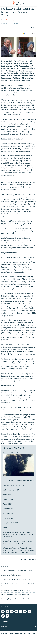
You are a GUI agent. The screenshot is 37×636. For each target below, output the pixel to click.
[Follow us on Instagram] (12, 611)
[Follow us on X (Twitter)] (20, 611)
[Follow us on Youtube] (3, 611)
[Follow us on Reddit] (7, 611)
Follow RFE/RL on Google (22, 633)
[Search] (34, 633)
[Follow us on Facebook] (25, 611)
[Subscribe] (7, 616)
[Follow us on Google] (16, 611)
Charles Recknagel (9, 20)
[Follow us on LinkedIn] (29, 611)
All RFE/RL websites (7, 633)
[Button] (33, 28)
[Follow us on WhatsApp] (3, 616)
